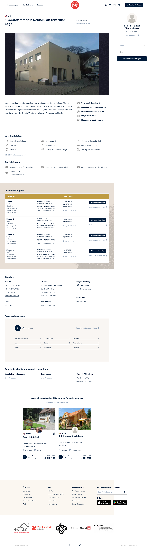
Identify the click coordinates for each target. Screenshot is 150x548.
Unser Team (27, 491)
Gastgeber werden (79, 491)
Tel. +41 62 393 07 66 (12, 286)
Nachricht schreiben (12, 296)
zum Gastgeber (131, 35)
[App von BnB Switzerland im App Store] (104, 502)
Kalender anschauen (97, 207)
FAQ (24, 504)
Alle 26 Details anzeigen (14, 155)
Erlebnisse (27, 5)
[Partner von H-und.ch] (54, 434)
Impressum (124, 545)
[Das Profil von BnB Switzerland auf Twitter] (80, 545)
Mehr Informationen (48, 305)
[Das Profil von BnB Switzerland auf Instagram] (70, 545)
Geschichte (27, 494)
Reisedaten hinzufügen (98, 202)
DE (114, 5)
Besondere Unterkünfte (56, 494)
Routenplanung (85, 289)
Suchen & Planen (135, 5)
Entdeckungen (12, 5)
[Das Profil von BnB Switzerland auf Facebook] (74, 545)
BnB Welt (51, 491)
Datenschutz (132, 545)
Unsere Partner (28, 498)
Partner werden (77, 494)
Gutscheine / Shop (79, 498)
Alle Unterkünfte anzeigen (56, 402)
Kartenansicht (82, 23)
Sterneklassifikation (30, 501)
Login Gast (76, 501)
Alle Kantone (52, 501)
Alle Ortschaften (53, 498)
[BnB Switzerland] (75, 5)
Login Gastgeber (78, 504)
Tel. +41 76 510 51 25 (12, 289)
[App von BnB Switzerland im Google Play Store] (120, 502)
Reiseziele (41, 5)
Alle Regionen (52, 504)
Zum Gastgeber (10, 292)
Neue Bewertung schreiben (86, 328)
